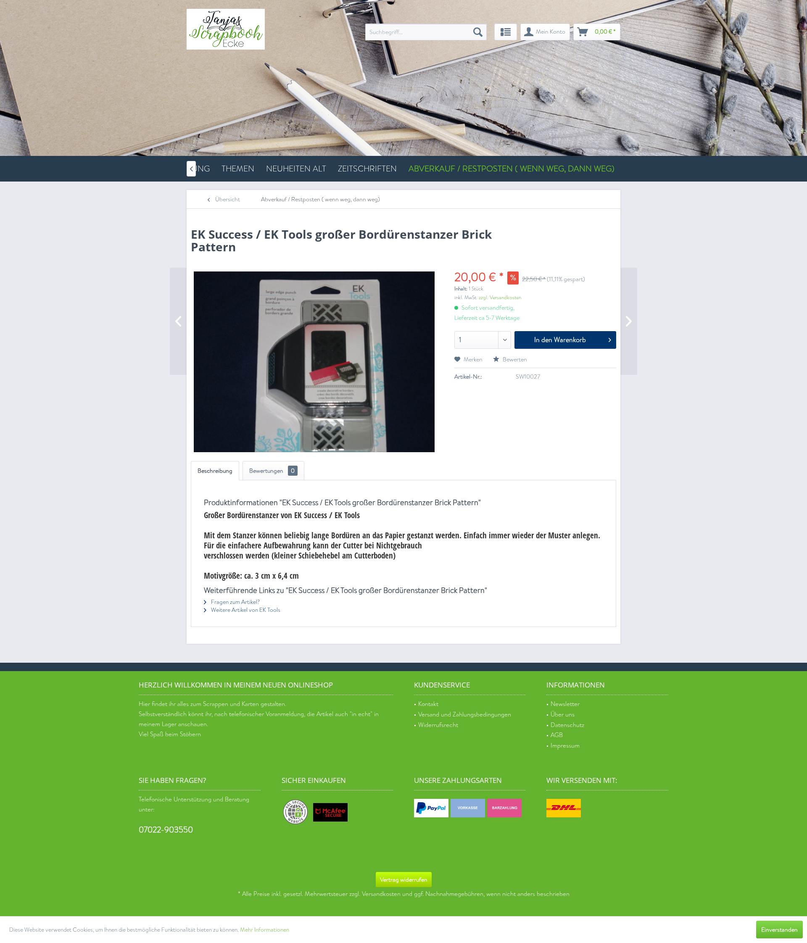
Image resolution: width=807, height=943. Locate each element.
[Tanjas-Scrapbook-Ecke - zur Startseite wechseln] (226, 29)
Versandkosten (381, 894)
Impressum (565, 745)
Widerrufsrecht (438, 725)
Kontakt (428, 704)
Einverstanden (779, 929)
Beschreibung (215, 470)
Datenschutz (567, 725)
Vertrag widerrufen (403, 879)
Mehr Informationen (264, 930)
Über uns (563, 714)
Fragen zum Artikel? (235, 602)
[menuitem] (426, 32)
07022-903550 (166, 829)
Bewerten (514, 359)
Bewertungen (272, 470)
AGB (557, 735)
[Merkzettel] (505, 32)
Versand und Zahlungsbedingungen (464, 714)
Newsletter (565, 704)
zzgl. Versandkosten (500, 297)
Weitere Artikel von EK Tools (245, 610)
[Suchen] (478, 32)
